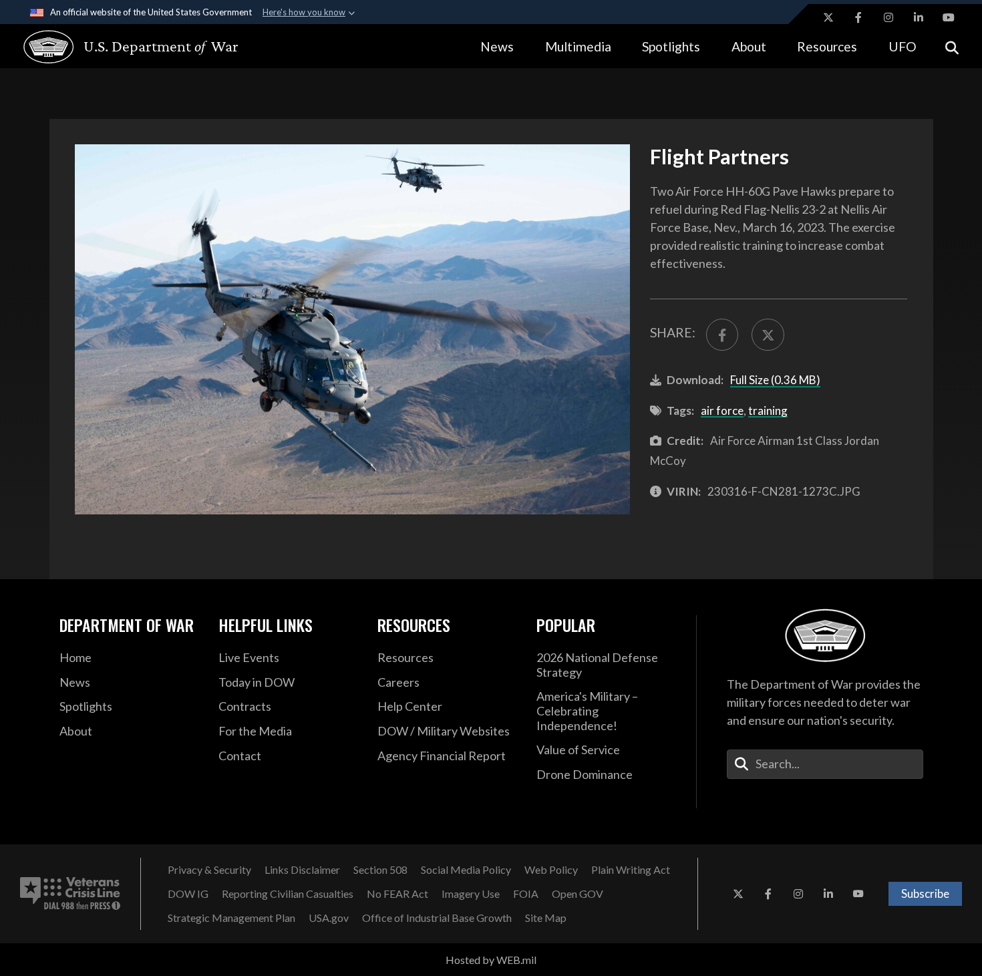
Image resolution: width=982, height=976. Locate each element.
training (768, 410)
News (497, 46)
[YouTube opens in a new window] (949, 17)
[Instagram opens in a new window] (888, 17)
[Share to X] (768, 335)
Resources (827, 46)
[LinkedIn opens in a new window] (919, 17)
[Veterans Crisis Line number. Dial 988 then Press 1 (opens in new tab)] (70, 894)
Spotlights (671, 46)
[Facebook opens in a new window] (858, 17)
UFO (902, 46)
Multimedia (578, 46)
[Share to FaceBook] (722, 335)
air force (722, 410)
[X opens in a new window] (828, 17)
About (748, 46)
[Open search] (952, 46)
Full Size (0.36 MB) (775, 380)
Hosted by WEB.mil (491, 959)
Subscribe (925, 893)
